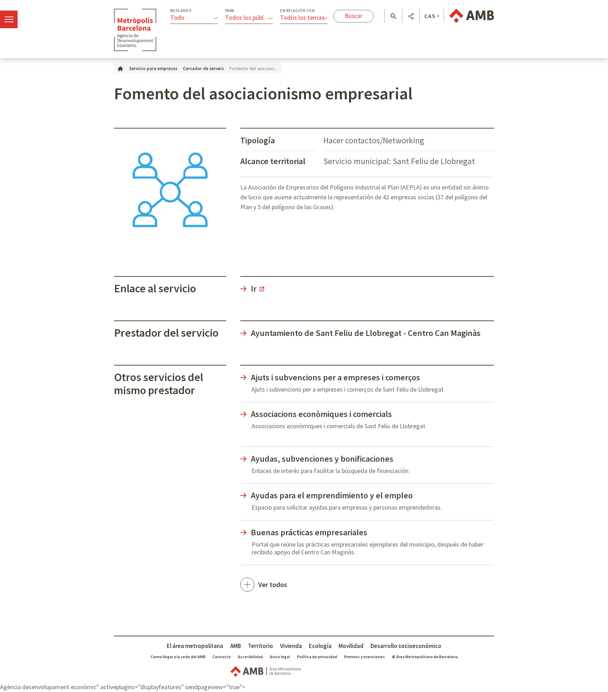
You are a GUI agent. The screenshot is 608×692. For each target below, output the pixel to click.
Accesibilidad (250, 656)
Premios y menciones (364, 656)
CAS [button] (430, 15)
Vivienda (291, 646)
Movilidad (350, 646)
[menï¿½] (9, 19)
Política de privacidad (317, 656)
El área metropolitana (195, 646)
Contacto (222, 656)
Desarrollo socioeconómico (405, 646)
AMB (235, 646)
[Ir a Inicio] (120, 68)
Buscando (180, 11)
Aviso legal (280, 656)
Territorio (260, 646)
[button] (393, 16)
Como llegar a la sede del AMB (178, 656)
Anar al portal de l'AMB (471, 16)
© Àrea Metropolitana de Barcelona (425, 656)
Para (229, 11)
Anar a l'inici (135, 30)
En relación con (297, 11)
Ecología (320, 646)
